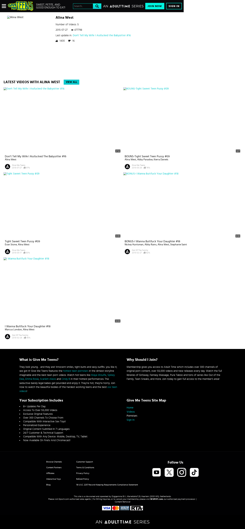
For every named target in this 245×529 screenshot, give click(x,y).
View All (71, 82)
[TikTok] (194, 472)
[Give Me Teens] (20, 6)
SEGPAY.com (156, 499)
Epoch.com (64, 499)
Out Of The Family (140, 250)
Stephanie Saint (178, 244)
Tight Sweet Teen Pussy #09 (22, 241)
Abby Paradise (145, 159)
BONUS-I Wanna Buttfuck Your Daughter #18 (152, 241)
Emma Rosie (32, 379)
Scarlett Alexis (48, 379)
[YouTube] (156, 472)
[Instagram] (181, 472)
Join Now (155, 6)
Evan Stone (11, 244)
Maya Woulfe (98, 375)
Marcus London (13, 329)
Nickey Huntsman (134, 244)
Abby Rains (151, 244)
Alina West (10, 159)
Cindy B (66, 379)
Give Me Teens (18, 165)
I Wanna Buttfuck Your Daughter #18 (28, 326)
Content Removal (122, 502)
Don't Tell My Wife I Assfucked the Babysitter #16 (102, 35)
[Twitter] (169, 472)
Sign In (174, 6)
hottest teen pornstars (75, 371)
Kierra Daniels (161, 159)
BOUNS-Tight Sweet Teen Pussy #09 (147, 156)
